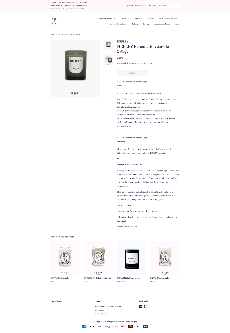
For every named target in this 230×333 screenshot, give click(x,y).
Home (177, 24)
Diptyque (138, 18)
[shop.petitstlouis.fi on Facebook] (140, 307)
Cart (153, 6)
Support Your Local (162, 24)
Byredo (125, 18)
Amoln (151, 18)
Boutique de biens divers (106, 18)
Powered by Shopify (129, 322)
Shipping (132, 63)
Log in (128, 6)
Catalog (135, 24)
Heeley (146, 24)
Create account (139, 6)
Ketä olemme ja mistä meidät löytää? (108, 306)
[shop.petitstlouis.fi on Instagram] (145, 307)
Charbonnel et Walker (168, 18)
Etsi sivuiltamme (101, 314)
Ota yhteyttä (99, 310)
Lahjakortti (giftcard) (118, 24)
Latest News (56, 301)
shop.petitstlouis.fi (114, 322)
